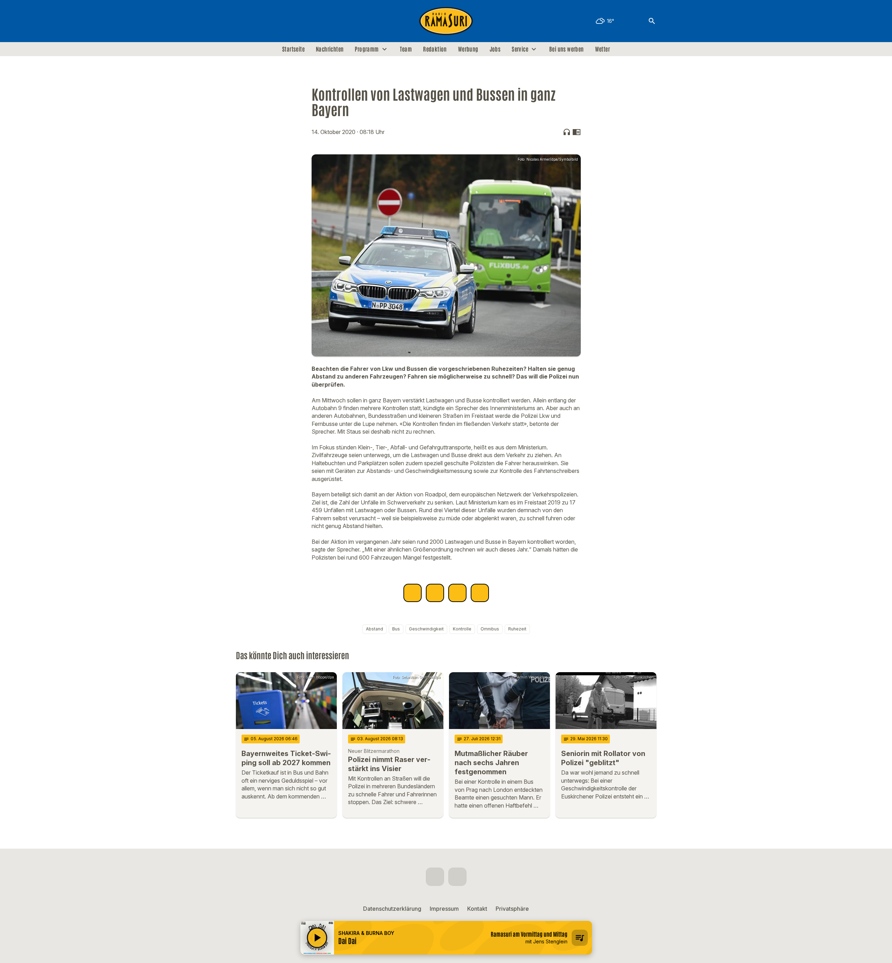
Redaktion (435, 49)
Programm (367, 49)
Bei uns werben (566, 49)
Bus (396, 628)
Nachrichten (329, 49)
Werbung (468, 49)
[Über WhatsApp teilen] (457, 592)
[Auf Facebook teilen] (412, 592)
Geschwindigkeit (426, 628)
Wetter (602, 49)
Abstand (374, 628)
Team (406, 49)
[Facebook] (243, 21)
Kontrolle (462, 628)
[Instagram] (257, 21)
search (652, 21)
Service (520, 49)
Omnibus (490, 628)
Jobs (495, 49)
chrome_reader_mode (576, 132)
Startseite (293, 49)
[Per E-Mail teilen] (479, 592)
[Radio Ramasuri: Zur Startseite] (446, 21)
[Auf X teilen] (435, 592)
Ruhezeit (517, 628)
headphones (567, 132)
